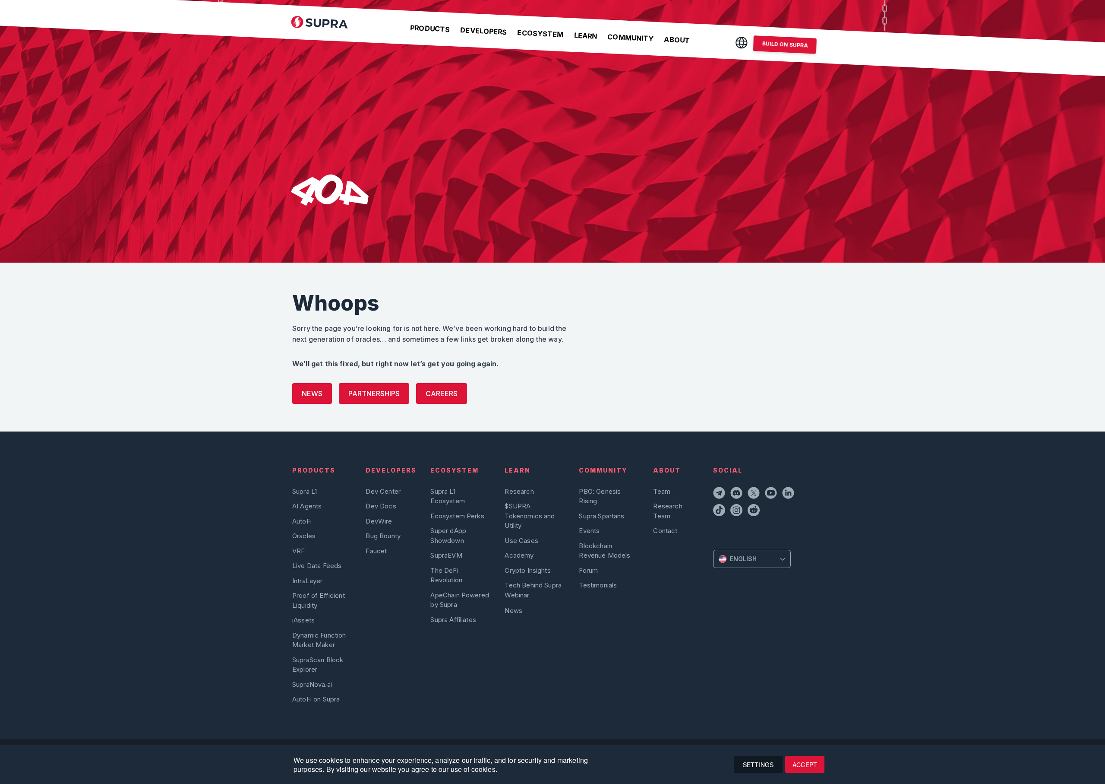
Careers (442, 393)
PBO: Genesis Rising (600, 496)
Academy (519, 555)
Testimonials (598, 585)
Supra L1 (304, 491)
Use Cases (521, 540)
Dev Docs (381, 506)
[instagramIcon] (737, 511)
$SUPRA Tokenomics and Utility (530, 516)
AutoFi (302, 521)
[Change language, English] (741, 42)
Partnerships (374, 393)
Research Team (667, 511)
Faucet (376, 551)
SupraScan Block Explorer (317, 664)
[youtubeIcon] (772, 494)
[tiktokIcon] (720, 511)
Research (519, 491)
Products (430, 28)
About (677, 40)
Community (630, 37)
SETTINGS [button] (758, 764)
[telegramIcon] (720, 494)
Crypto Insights (527, 570)
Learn (585, 35)
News (312, 393)
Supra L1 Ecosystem (447, 496)
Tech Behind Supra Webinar (533, 590)
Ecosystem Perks (457, 516)
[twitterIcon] (754, 494)
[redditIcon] (754, 511)
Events (589, 531)
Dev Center (383, 491)
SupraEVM (446, 555)
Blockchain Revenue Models (604, 550)
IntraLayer (307, 581)
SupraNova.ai (312, 684)
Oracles (304, 536)
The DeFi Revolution (446, 575)
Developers (483, 30)
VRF (298, 551)
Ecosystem (540, 33)
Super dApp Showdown (448, 535)
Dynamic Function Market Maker (319, 640)
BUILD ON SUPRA (785, 44)
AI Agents (307, 506)
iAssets (303, 620)
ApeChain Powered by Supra (459, 600)
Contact (665, 531)
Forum (588, 570)
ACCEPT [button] (804, 764)
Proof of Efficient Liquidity (318, 600)
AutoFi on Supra (316, 699)
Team (661, 491)
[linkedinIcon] (789, 494)
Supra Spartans (601, 516)
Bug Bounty (383, 536)
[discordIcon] (737, 494)
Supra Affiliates (453, 620)
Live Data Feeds (316, 566)
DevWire (379, 521)
